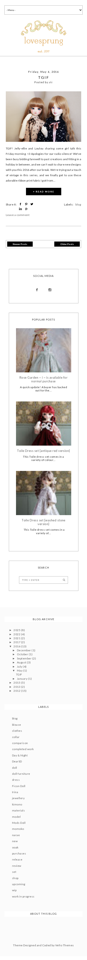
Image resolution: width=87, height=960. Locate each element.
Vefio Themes (64, 945)
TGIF (43, 77)
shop (15, 878)
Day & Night (20, 755)
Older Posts (67, 244)
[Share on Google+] (27, 209)
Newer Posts (20, 244)
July (20, 666)
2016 (17, 646)
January (22, 678)
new (15, 841)
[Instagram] (50, 289)
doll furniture (21, 773)
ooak (15, 847)
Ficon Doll (19, 786)
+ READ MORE (43, 191)
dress (16, 779)
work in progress (23, 896)
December (24, 650)
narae (16, 835)
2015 (17, 682)
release (17, 859)
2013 (17, 687)
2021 (17, 638)
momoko (18, 829)
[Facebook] (37, 289)
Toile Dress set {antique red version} (43, 451)
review (16, 865)
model (16, 816)
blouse (16, 724)
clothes (17, 730)
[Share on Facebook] (21, 204)
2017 (17, 642)
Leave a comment (17, 215)
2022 (17, 634)
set (14, 872)
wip (14, 890)
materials (18, 810)
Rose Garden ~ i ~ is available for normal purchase (43, 379)
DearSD (17, 761)
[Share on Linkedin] (21, 209)
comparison (20, 743)
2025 (17, 630)
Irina (15, 792)
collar (16, 737)
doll (14, 767)
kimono (17, 804)
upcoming (18, 884)
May (20, 670)
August (22, 662)
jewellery (18, 798)
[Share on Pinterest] (27, 204)
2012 (17, 690)
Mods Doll (19, 822)
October (23, 654)
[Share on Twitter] (32, 204)
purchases (19, 853)
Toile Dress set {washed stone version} (43, 522)
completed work (23, 749)
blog (78, 204)
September (24, 658)
